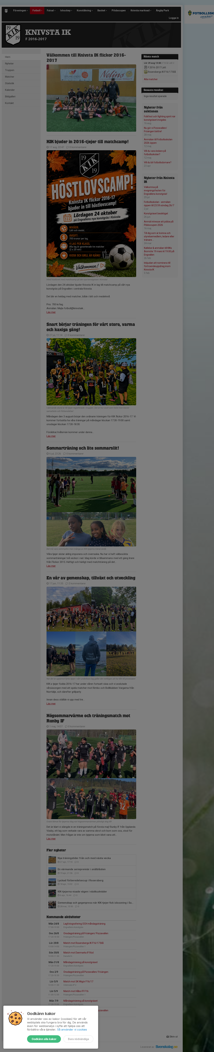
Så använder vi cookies (72, 1029)
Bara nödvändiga (78, 1039)
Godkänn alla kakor (44, 1039)
